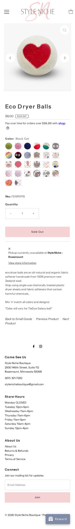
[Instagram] (40, 346)
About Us (10, 446)
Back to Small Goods (18, 319)
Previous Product (47, 319)
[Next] (64, 58)
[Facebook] (34, 346)
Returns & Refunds (16, 450)
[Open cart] (71, 12)
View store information (22, 262)
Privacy (9, 454)
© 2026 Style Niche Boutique (22, 515)
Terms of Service (15, 459)
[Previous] (10, 58)
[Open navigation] (6, 11)
